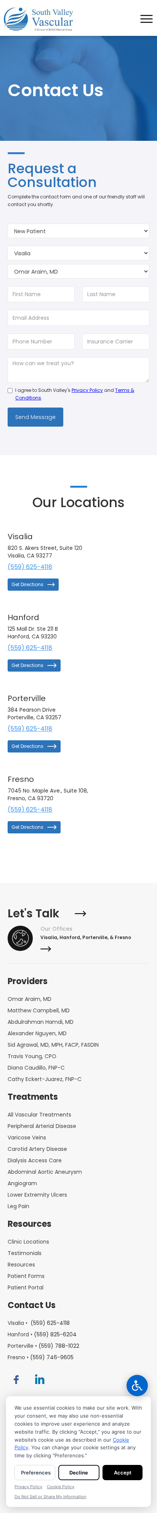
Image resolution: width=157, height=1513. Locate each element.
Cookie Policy (60, 1486)
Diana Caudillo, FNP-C (36, 1068)
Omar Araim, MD (29, 999)
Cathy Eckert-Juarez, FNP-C (45, 1079)
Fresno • (41, 1357)
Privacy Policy (87, 390)
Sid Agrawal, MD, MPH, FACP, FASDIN (53, 1045)
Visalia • (39, 1323)
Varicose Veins (27, 1137)
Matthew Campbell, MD (39, 1010)
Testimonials (25, 1253)
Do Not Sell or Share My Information (50, 1496)
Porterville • (43, 1346)
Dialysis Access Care (35, 1160)
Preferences (36, 1472)
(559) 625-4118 (30, 567)
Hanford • (42, 1334)
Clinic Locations (28, 1242)
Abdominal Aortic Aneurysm (45, 1172)
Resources (21, 1264)
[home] (40, 19)
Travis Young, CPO (32, 1056)
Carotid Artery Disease (37, 1149)
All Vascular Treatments (39, 1114)
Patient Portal (25, 1287)
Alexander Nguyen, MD (37, 1033)
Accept (122, 1472)
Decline (78, 1472)
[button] (147, 19)
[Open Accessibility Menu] (137, 1385)
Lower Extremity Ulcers (37, 1195)
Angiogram (22, 1183)
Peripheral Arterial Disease (42, 1126)
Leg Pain (18, 1206)
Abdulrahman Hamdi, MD (41, 1022)
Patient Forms (26, 1276)
